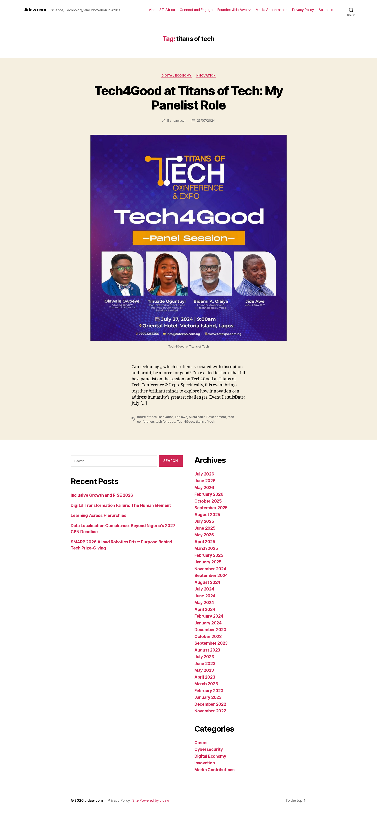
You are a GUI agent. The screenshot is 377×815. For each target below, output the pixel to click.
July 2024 (204, 589)
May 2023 (204, 670)
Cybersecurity (208, 749)
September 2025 (211, 507)
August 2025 (207, 514)
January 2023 (207, 697)
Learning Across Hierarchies (98, 515)
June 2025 (204, 528)
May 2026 (204, 487)
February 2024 (208, 616)
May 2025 (204, 534)
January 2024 (208, 623)
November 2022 (210, 710)
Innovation (206, 75)
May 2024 (204, 602)
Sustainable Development (207, 417)
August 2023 (207, 650)
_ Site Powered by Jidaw (149, 800)
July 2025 (204, 521)
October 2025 (208, 501)
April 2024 (204, 609)
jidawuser (179, 120)
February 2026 (208, 494)
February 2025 (208, 555)
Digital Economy (176, 75)
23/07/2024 (206, 120)
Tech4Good (185, 421)
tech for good (165, 421)
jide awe (181, 417)
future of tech (147, 417)
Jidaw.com (35, 9)
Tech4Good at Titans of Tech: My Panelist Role (188, 97)
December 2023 (210, 629)
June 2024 (205, 595)
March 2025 (206, 548)
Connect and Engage (196, 10)
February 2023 (208, 690)
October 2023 (208, 636)
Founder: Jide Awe (232, 10)
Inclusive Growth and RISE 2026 (102, 495)
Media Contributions (214, 769)
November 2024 (210, 568)
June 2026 (205, 480)
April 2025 (204, 541)
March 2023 (206, 683)
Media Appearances (271, 10)
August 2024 (207, 582)
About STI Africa (162, 10)
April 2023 (204, 677)
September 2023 (211, 643)
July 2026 (204, 474)
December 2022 (210, 704)
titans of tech (205, 421)
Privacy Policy (303, 10)
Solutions (326, 10)
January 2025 (207, 561)
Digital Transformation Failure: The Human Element (121, 505)
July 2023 (204, 656)
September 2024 (211, 575)
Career (201, 742)
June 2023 (204, 663)
